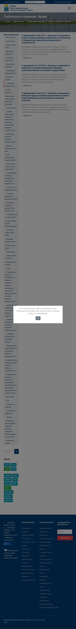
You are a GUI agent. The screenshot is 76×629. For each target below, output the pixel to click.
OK (38, 318)
